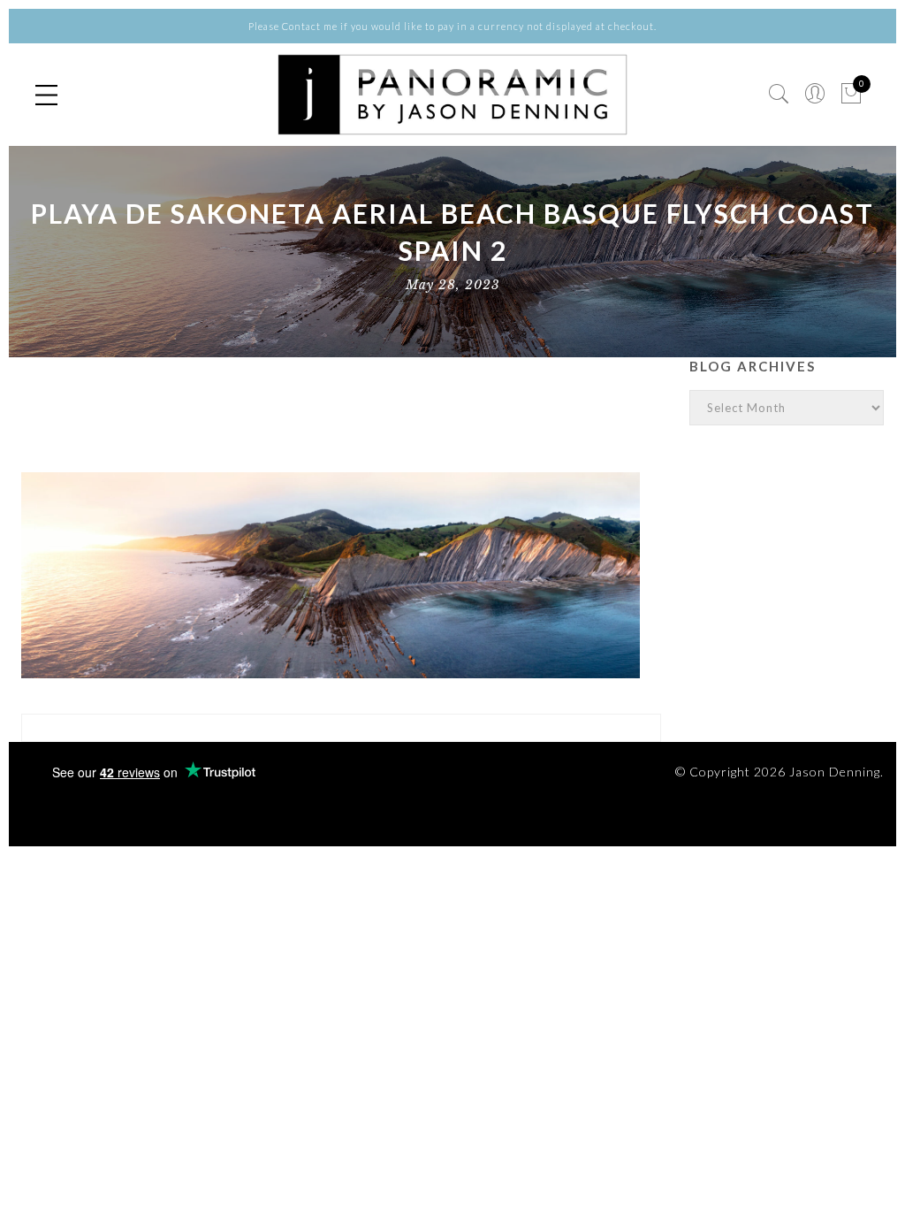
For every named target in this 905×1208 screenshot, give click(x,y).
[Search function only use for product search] (779, 94)
